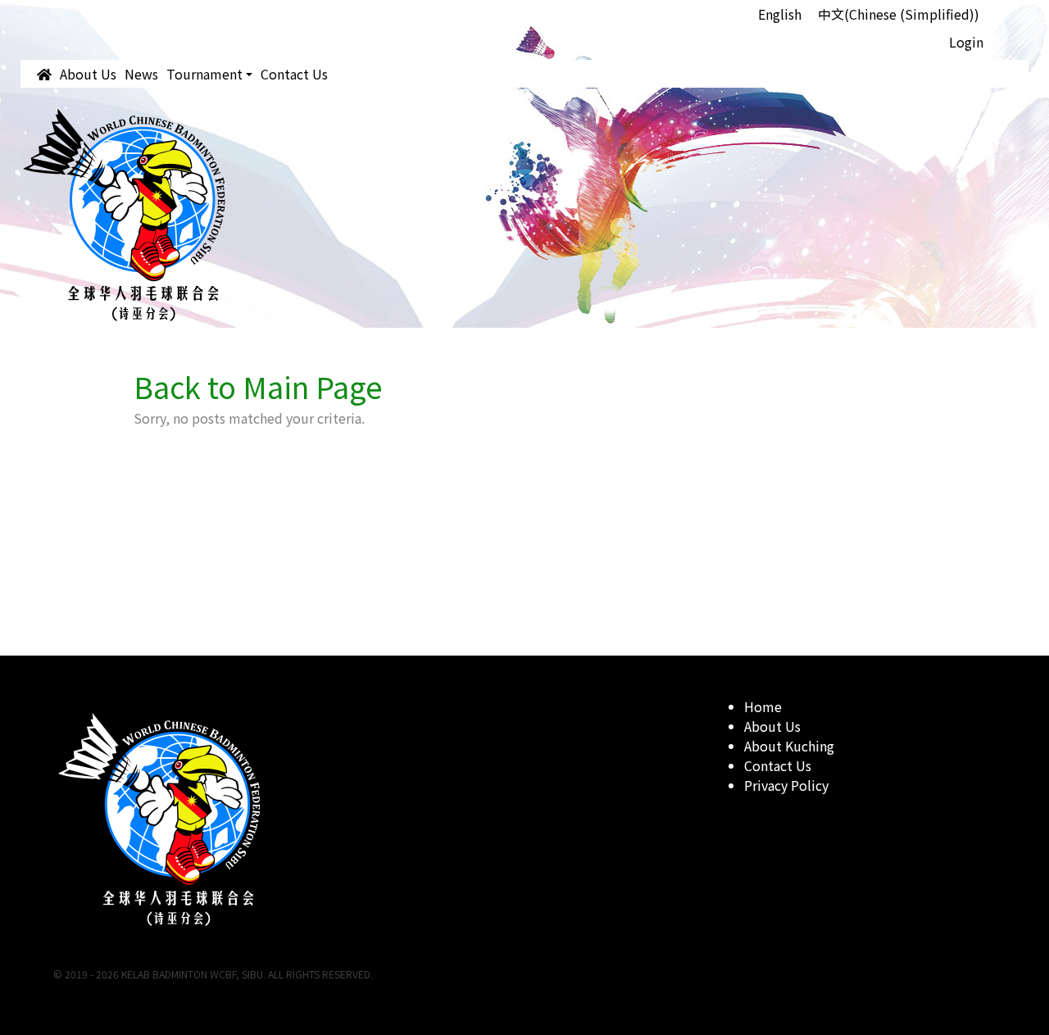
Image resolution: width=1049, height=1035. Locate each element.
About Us (88, 74)
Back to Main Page (258, 386)
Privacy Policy (786, 785)
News (141, 74)
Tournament (204, 74)
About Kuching (789, 746)
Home (763, 706)
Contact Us (294, 74)
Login (966, 42)
